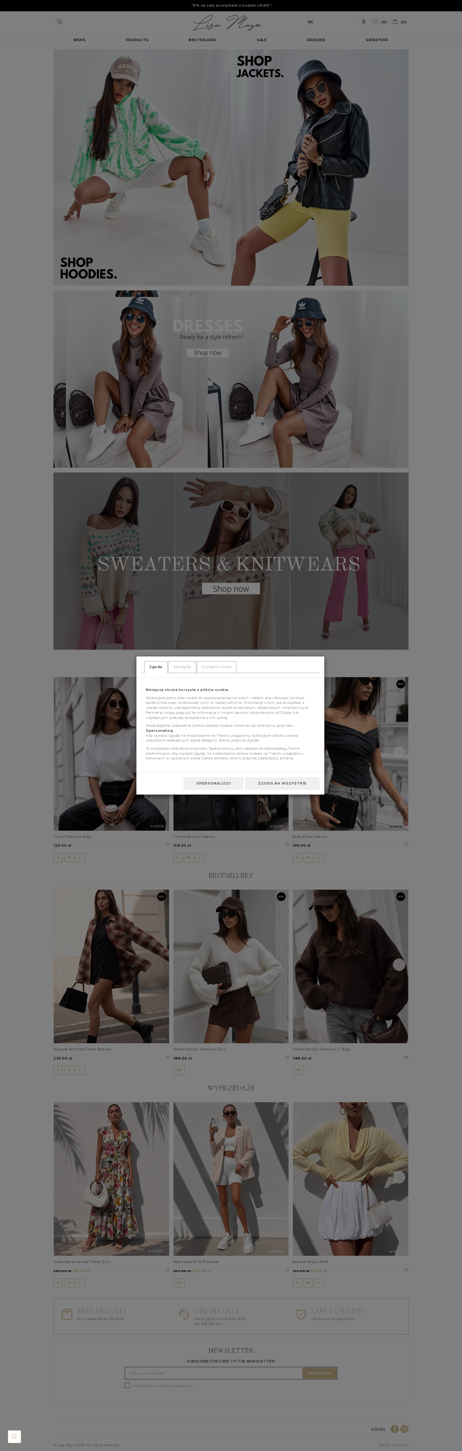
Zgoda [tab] (155, 667)
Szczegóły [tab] (182, 667)
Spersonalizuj (213, 783)
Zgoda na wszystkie (282, 783)
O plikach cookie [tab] (216, 667)
